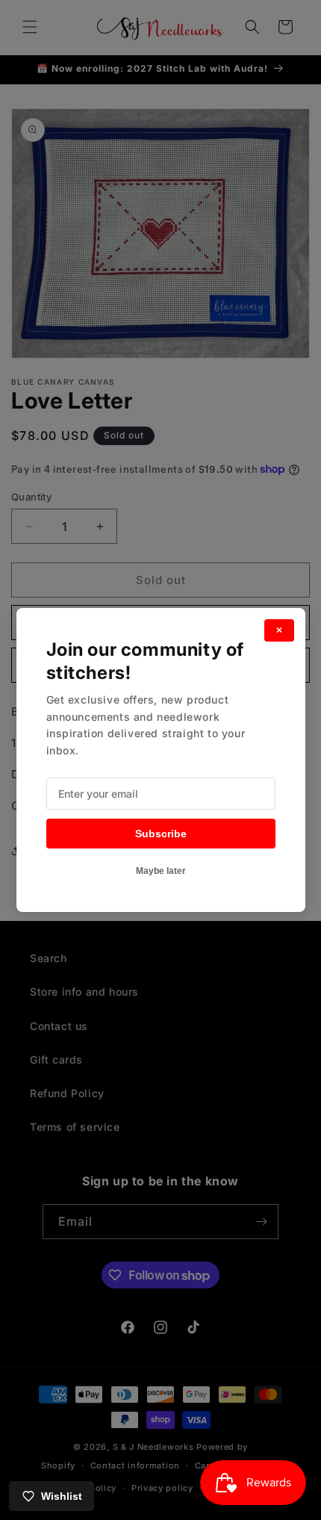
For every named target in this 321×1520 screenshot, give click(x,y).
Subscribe (161, 834)
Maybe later (161, 871)
